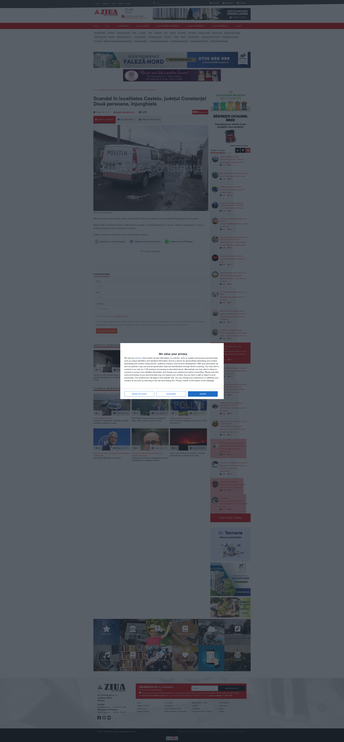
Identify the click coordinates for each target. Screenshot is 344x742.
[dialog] (172, 371)
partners (138, 358)
